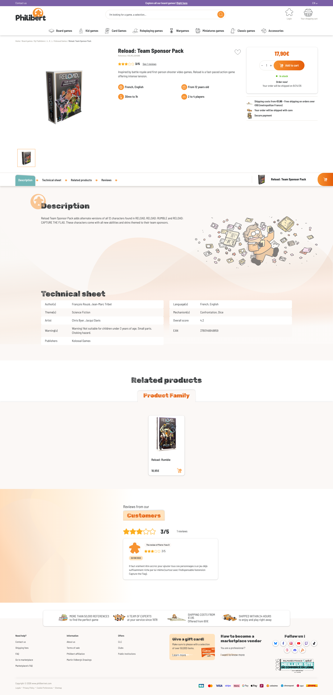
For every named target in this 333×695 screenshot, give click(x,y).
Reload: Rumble (161, 460)
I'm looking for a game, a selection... (127, 14)
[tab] (166, 396)
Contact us (21, 3)
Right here (182, 3)
